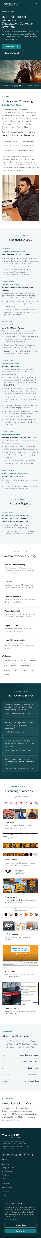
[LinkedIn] (12, 1154)
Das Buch (5, 1175)
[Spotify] (32, 1154)
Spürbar (4, 1195)
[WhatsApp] (4, 1154)
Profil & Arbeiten (7, 1171)
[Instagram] (16, 1154)
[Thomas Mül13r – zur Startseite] (10, 4)
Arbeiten (36, 86)
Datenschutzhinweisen (12, 1219)
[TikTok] (24, 1154)
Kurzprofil (5, 86)
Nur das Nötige (20, 1225)
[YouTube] (28, 1154)
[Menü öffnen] (36, 4)
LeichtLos (5, 1191)
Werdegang (14, 86)
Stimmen (29, 86)
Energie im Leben (8, 1168)
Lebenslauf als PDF (12, 46)
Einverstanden (20, 1231)
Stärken (21, 86)
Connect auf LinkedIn (12, 53)
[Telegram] (8, 1154)
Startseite (5, 1164)
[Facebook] (20, 1154)
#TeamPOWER (7, 1188)
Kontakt (4, 1179)
